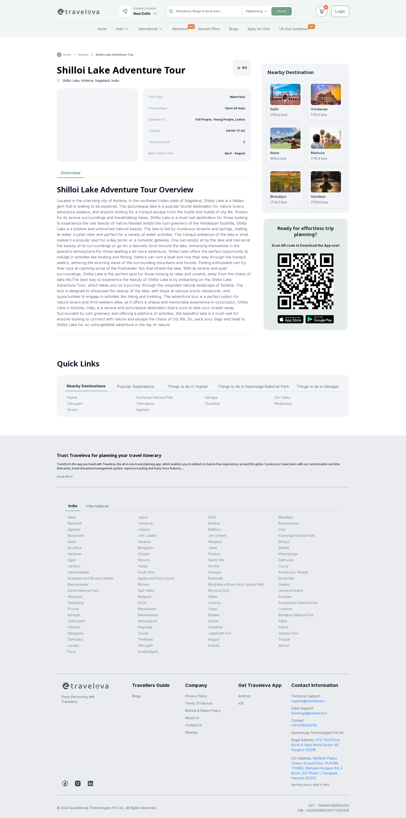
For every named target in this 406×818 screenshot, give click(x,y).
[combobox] (207, 11)
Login (340, 11)
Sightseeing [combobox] (254, 11)
